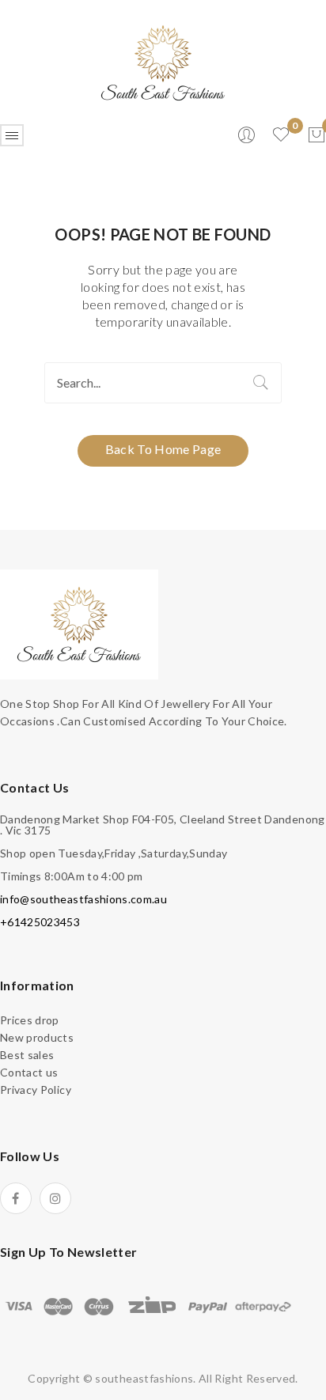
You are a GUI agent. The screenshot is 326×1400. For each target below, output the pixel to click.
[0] (316, 135)
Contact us (29, 1072)
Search (261, 383)
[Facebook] (16, 1198)
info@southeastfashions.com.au (83, 899)
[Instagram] (55, 1198)
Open (12, 135)
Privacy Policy (35, 1089)
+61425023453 (40, 922)
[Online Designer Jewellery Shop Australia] (163, 61)
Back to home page (163, 448)
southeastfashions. (145, 1378)
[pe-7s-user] (248, 139)
